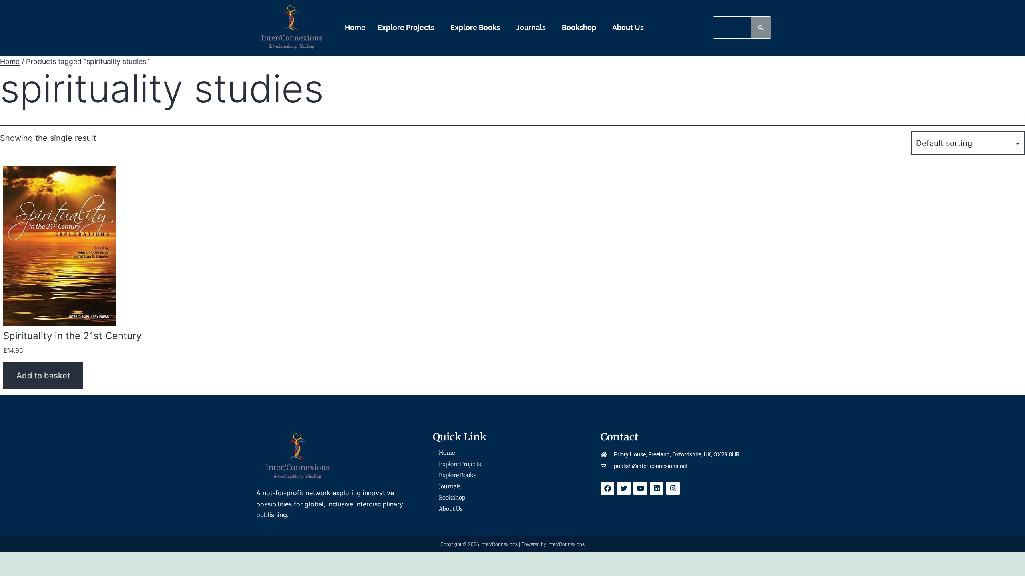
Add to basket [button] (43, 375)
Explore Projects (406, 27)
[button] (408, 27)
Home (355, 27)
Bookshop (579, 27)
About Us (628, 27)
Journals (531, 27)
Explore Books (475, 27)
